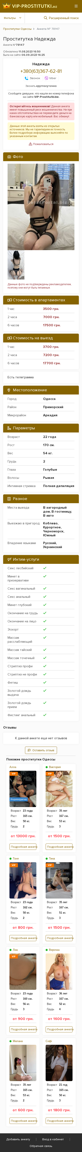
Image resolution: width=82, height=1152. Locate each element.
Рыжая (48, 478)
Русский (49, 543)
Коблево (50, 523)
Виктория (54, 767)
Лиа (15, 949)
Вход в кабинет (53, 1139)
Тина (51, 858)
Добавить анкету (18, 1139)
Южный (49, 535)
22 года (49, 437)
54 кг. (48, 453)
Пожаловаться (42, 144)
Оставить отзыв (43, 750)
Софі (49, 1041)
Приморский (53, 407)
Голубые (50, 470)
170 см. (48, 445)
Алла (12, 767)
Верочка (54, 949)
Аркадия (50, 415)
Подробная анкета (23, 847)
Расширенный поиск (64, 18)
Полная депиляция (58, 486)
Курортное (52, 527)
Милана (17, 1041)
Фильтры (10, 18)
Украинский (52, 547)
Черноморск (53, 531)
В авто (48, 515)
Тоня (15, 858)
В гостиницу (61, 511)
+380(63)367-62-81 (41, 71)
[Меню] (76, 6)
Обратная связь (41, 1146)
